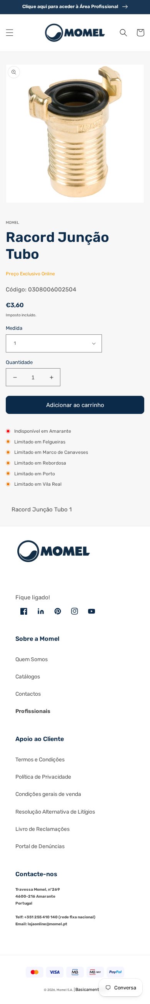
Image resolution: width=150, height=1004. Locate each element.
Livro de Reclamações (42, 829)
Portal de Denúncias (40, 846)
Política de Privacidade (43, 777)
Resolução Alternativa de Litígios (55, 812)
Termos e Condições (40, 759)
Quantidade (19, 362)
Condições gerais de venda (48, 794)
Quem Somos (31, 659)
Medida (14, 328)
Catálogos (27, 676)
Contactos (28, 694)
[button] (9, 32)
